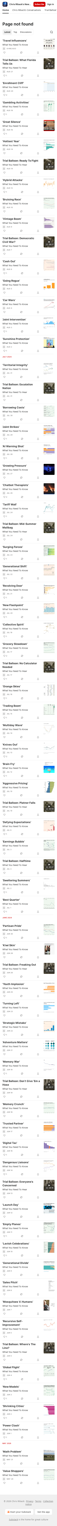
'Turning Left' (10, 1003)
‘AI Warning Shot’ (13, 446)
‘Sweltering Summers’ (16, 880)
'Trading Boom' (11, 705)
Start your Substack (20, 1511)
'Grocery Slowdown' (15, 643)
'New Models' (10, 1386)
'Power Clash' (11, 1425)
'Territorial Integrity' (15, 365)
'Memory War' (11, 1061)
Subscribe (39, 4)
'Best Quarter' (11, 899)
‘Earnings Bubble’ (13, 841)
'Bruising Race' (11, 199)
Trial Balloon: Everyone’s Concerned (17, 1183)
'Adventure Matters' (15, 1042)
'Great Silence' (11, 121)
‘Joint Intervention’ (14, 319)
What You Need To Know (15, 44)
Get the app (43, 1511)
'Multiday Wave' (12, 725)
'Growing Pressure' (14, 465)
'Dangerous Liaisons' (15, 1162)
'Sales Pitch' (10, 1282)
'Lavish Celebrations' (15, 1243)
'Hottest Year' (11, 141)
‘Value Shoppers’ (13, 1471)
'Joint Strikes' (10, 426)
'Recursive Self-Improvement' (12, 1323)
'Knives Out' (10, 744)
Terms (38, 1501)
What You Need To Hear (14, 67)
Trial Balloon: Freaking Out (19, 964)
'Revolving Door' (12, 585)
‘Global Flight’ (11, 1367)
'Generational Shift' (14, 566)
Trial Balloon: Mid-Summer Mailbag (19, 525)
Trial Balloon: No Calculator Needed (19, 665)
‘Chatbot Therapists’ (15, 485)
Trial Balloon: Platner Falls (18, 802)
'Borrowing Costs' (13, 407)
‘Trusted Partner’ (13, 1123)
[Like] (4, 52)
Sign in (50, 4)
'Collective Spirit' (13, 624)
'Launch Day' (10, 1204)
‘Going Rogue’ (11, 280)
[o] (49, 63)
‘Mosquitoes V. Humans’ (17, 1301)
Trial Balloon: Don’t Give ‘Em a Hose (21, 1083)
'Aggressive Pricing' (15, 783)
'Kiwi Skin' (9, 945)
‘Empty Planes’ (11, 1224)
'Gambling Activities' (15, 102)
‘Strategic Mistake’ (14, 1022)
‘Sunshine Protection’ (16, 338)
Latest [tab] (7, 32)
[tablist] (17, 32)
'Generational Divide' (15, 1263)
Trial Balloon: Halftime (16, 861)
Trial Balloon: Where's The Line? (19, 1346)
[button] (5, 10)
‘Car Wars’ (9, 300)
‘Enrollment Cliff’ (13, 83)
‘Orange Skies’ (11, 686)
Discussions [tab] (25, 32)
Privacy (29, 1501)
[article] (28, 46)
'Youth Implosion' (13, 984)
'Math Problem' (12, 1451)
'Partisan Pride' (12, 925)
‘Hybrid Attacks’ (12, 180)
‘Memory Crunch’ (13, 1104)
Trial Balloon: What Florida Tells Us (19, 61)
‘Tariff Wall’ (9, 504)
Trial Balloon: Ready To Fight (20, 160)
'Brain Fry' (8, 764)
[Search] (51, 32)
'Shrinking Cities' (13, 1406)
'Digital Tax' (9, 1142)
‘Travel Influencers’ (14, 40)
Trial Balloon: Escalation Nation (17, 386)
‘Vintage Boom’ (12, 218)
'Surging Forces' (12, 546)
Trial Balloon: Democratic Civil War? (18, 240)
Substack (13, 1519)
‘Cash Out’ (9, 261)
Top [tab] (15, 32)
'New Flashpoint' (13, 605)
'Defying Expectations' (16, 822)
